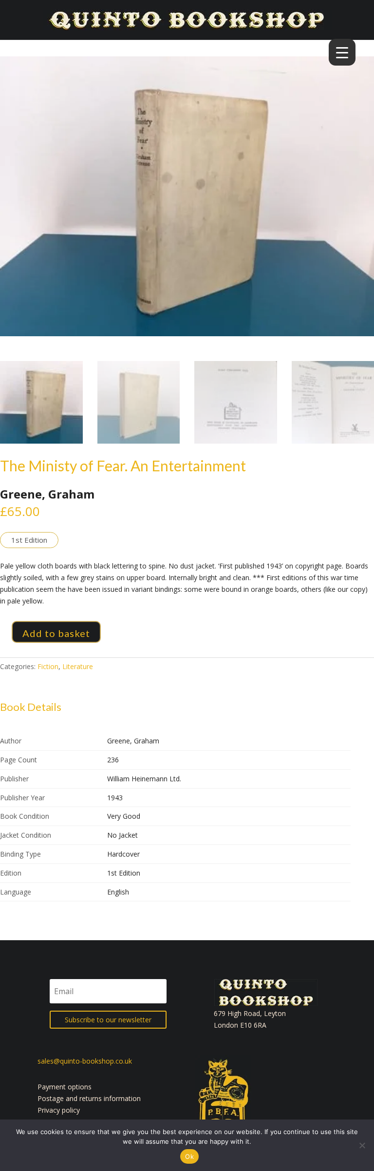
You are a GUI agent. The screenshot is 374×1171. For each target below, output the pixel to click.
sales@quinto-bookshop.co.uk (84, 1061)
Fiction (47, 666)
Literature (77, 666)
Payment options (64, 1086)
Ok (189, 1156)
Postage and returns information (89, 1098)
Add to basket (56, 633)
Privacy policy (58, 1110)
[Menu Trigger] (342, 52)
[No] (362, 1145)
